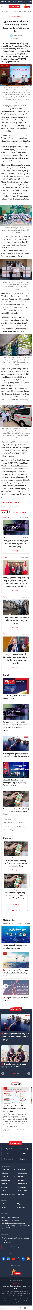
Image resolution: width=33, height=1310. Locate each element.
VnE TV (29, 1)
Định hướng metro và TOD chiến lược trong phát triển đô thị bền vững (13, 1106)
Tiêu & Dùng (17, 1)
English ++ (23, 1157)
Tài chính (22, 11)
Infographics (19, 922)
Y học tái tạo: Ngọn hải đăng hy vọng (15, 998)
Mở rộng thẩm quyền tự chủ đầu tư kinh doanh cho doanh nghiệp (16, 755)
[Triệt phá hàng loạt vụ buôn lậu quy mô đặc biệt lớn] (14, 1052)
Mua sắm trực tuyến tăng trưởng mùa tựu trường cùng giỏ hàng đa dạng (16, 811)
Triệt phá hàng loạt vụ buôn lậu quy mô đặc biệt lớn (13, 1064)
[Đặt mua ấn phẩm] (26, 6)
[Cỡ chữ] (21, 1308)
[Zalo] (23, 1256)
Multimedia (9, 919)
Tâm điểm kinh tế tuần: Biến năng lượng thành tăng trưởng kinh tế (15, 972)
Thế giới (5, 557)
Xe (24, 1)
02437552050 (8, 1240)
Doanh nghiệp (6, 517)
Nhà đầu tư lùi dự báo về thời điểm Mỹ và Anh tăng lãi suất (16, 620)
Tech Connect (8, 1157)
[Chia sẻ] (29, 1308)
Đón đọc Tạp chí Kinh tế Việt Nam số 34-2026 (14, 697)
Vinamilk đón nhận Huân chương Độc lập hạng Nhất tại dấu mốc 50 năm (14, 782)
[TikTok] (18, 1256)
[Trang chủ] (2, 12)
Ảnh (2, 1202)
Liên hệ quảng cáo (16, 1244)
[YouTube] (13, 1256)
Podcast (11, 922)
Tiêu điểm (8, 11)
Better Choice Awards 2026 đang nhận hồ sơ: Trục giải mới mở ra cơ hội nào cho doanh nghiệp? (15, 726)
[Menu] (2, 1308)
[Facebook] (3, 1256)
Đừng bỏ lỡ (8, 838)
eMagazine (28, 922)
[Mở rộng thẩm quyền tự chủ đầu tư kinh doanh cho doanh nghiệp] (15, 1022)
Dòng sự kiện (15, 1083)
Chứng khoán (6, 1)
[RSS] (28, 1256)
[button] (13, 909)
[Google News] (25, 1308)
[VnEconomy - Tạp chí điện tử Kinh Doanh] (15, 1141)
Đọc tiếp (7, 675)
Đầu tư (15, 11)
